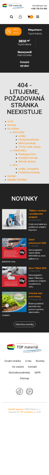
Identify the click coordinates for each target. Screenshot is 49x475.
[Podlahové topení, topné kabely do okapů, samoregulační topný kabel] (13, 6)
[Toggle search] (11, 16)
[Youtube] (29, 391)
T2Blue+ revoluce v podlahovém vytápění (37, 214)
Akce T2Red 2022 (37, 268)
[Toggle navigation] (20, 16)
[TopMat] (24, 347)
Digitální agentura (16, 409)
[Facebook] (19, 391)
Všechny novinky (24, 324)
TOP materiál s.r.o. (27, 412)
